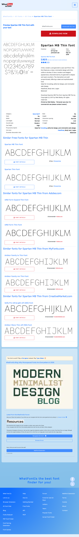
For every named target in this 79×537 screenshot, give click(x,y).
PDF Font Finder (8, 519)
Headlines (61, 130)
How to (25, 498)
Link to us (6, 498)
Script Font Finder (48, 517)
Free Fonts (26, 506)
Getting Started (28, 502)
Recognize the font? (38, 436)
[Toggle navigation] (75, 5)
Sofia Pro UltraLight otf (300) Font (19, 303)
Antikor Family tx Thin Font (16, 255)
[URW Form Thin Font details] (38, 233)
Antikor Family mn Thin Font (16, 276)
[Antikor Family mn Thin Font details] (38, 282)
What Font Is (7, 493)
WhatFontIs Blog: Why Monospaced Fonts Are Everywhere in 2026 (30, 362)
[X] (72, 484)
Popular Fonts (47, 513)
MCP (24, 515)
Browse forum (39, 440)
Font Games (7, 530)
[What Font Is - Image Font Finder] (7, 5)
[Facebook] (72, 479)
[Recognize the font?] (39, 421)
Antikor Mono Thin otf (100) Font (18, 325)
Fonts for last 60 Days (47, 499)
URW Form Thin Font (13, 225)
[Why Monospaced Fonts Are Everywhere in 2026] (39, 386)
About (64, 506)
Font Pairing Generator (7, 524)
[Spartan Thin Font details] (38, 177)
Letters (44, 504)
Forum (44, 493)
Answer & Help (61, 417)
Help (24, 493)
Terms (64, 498)
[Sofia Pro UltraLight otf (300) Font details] (38, 309)
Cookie (64, 502)
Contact (65, 510)
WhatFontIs (8, 16)
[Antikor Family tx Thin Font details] (38, 261)
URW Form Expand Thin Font (16, 200)
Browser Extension (9, 502)
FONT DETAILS (20, 162)
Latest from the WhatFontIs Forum (18, 415)
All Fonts (18, 16)
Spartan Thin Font (12, 169)
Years (44, 508)
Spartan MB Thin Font (14, 144)
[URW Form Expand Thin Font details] (38, 208)
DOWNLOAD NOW (59, 33)
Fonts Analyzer (8, 515)
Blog (4, 510)
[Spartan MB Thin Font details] (38, 152)
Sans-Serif (36, 114)
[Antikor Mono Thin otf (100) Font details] (38, 330)
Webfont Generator (39, 450)
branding (44, 128)
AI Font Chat (7, 506)
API (24, 510)
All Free (28, 16)
